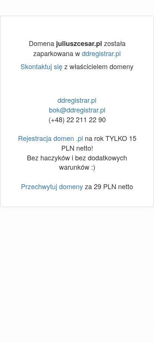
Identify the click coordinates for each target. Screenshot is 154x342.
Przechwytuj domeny (52, 186)
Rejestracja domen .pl (50, 138)
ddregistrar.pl (101, 53)
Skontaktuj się (41, 66)
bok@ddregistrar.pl (77, 109)
